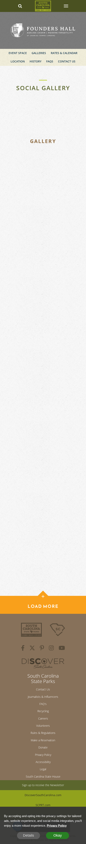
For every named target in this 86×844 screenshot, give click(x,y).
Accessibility (43, 762)
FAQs (49, 61)
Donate (43, 747)
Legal (43, 769)
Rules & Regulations (43, 733)
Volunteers (43, 726)
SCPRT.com (43, 805)
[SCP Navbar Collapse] (66, 6)
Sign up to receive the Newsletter (43, 785)
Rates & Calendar (64, 53)
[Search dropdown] (20, 6)
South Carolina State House (43, 776)
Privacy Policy (43, 755)
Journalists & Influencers (43, 697)
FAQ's (43, 704)
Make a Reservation (43, 740)
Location (18, 61)
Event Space (18, 53)
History (35, 61)
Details (28, 835)
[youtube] (61, 648)
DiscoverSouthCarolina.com (43, 795)
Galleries (39, 53)
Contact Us (66, 61)
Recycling (43, 711)
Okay (57, 835)
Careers (43, 718)
